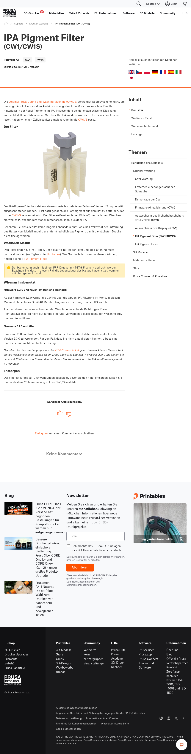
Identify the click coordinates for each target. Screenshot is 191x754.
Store (59, 654)
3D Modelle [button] (147, 13)
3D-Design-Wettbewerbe (64, 665)
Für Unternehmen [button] (105, 13)
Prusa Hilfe (118, 650)
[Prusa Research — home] (9, 13)
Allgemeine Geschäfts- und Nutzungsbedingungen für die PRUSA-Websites (100, 713)
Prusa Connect (148, 658)
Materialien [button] (56, 13)
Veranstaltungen (94, 663)
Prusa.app (145, 654)
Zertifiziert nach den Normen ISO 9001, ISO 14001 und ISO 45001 (176, 682)
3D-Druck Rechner (117, 665)
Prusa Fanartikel (15, 667)
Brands (60, 671)
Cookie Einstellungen (68, 728)
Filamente (10, 658)
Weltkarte (90, 650)
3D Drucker (12, 650)
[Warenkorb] (185, 4)
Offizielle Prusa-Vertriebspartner (177, 661)
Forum (88, 654)
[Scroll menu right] (187, 13)
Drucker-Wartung (38, 23)
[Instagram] (169, 718)
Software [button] (128, 13)
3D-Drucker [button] (33, 12)
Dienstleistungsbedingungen (81, 584)
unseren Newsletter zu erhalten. (83, 559)
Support (18, 23)
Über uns (172, 650)
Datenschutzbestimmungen (80, 581)
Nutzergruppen (94, 658)
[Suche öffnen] (139, 4)
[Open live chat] (181, 744)
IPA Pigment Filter (35, 258)
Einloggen (41, 433)
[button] (131, 72)
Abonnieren (80, 567)
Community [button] (167, 13)
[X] (176, 718)
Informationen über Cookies (102, 718)
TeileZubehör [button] (79, 13)
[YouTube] (184, 718)
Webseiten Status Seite (115, 723)
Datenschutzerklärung (69, 718)
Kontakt (171, 667)
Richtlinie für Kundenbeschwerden (76, 723)
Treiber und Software (146, 665)
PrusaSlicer (146, 650)
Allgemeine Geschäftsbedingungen (76, 707)
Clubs (60, 658)
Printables (53, 254)
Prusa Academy (117, 656)
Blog (169, 654)
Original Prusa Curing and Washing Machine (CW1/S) (43, 101)
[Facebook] (161, 718)
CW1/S (82, 119)
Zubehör (10, 663)
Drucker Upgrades (16, 654)
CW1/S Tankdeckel (67, 350)
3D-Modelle (63, 650)
